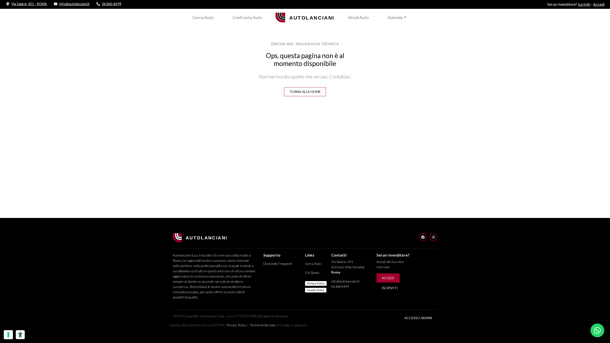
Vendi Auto (358, 17)
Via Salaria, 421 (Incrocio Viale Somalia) (347, 267)
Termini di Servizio (262, 325)
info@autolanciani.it (345, 281)
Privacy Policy (236, 325)
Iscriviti (390, 288)
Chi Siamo (312, 273)
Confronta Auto (247, 17)
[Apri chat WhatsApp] (597, 330)
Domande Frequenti (277, 264)
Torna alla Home (305, 92)
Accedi (388, 278)
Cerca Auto (203, 17)
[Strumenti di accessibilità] (20, 334)
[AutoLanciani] (305, 17)
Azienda (395, 17)
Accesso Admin (418, 318)
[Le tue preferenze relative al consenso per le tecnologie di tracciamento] (8, 334)
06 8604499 (340, 286)
